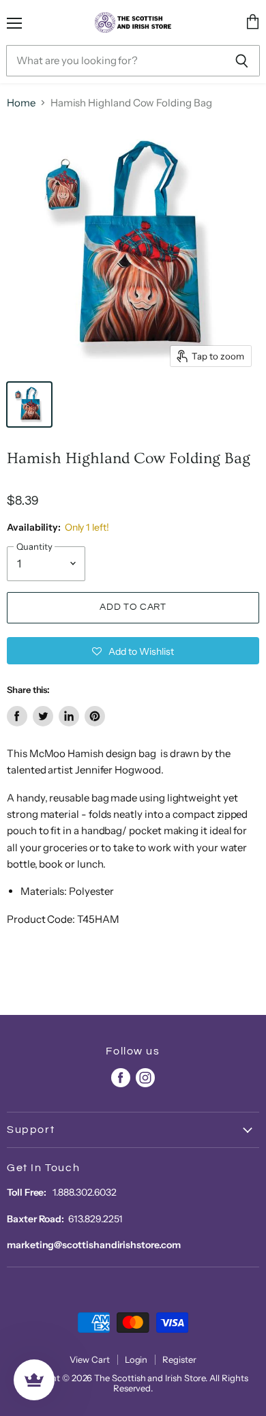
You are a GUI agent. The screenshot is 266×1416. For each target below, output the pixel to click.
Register (179, 1359)
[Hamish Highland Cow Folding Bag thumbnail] (29, 404)
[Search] (242, 60)
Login (136, 1359)
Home (21, 102)
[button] (133, 650)
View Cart (89, 1359)
